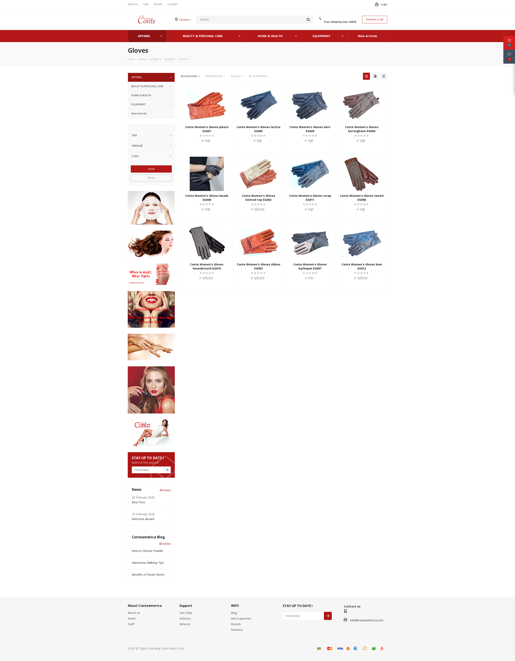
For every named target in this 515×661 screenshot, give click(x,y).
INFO (235, 605)
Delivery (185, 618)
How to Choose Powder (147, 551)
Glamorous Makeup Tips (148, 563)
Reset (151, 177)
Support (185, 605)
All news (165, 490)
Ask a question (241, 618)
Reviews (237, 630)
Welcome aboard (143, 519)
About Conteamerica (145, 605)
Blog (234, 613)
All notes (165, 544)
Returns (185, 624)
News (132, 618)
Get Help (185, 613)
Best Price (138, 502)
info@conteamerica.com (366, 620)
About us (134, 613)
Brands (236, 624)
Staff (131, 624)
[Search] (308, 20)
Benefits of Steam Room (148, 574)
